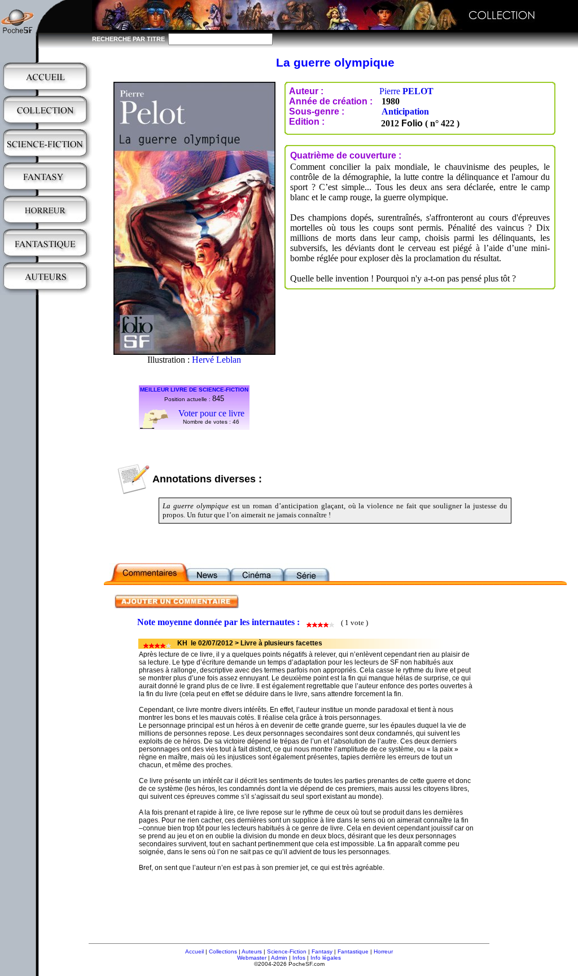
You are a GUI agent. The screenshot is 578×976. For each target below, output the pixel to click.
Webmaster (251, 958)
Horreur (383, 951)
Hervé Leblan (216, 359)
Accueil (194, 951)
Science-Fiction (286, 951)
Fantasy (322, 951)
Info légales (325, 958)
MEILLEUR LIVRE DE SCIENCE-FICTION (194, 389)
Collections (223, 951)
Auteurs (252, 951)
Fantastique (353, 951)
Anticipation (405, 111)
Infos (298, 958)
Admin (279, 958)
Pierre (406, 91)
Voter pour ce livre (211, 413)
